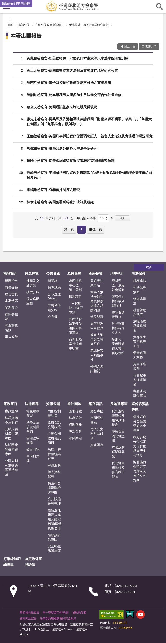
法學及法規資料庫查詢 (32, 427)
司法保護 (138, 273)
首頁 (10, 25)
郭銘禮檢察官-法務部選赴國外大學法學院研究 (62, 148)
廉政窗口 (10, 404)
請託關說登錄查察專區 (11, 449)
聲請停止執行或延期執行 (118, 301)
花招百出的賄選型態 (118, 436)
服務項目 (75, 296)
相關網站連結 (96, 420)
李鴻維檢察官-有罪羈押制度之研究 (53, 190)
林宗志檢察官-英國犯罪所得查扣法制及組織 (60, 202)
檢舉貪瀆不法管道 (11, 420)
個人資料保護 (54, 474)
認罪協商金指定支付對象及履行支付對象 (139, 471)
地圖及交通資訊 (32, 283)
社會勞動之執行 (139, 312)
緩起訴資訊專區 (140, 406)
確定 (122, 218)
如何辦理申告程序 (96, 326)
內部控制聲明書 (54, 413)
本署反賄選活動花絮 (118, 452)
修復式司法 (139, 301)
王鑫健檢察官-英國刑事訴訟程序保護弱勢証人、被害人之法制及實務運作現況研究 (90, 136)
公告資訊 (53, 273)
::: (10, 19)
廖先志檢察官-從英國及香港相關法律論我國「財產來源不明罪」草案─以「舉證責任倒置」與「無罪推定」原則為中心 (89, 121)
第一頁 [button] (69, 229)
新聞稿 (52, 281)
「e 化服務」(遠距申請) (76, 308)
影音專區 (96, 411)
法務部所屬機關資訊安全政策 (58, 618)
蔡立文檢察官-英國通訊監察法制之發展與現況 (62, 107)
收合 (149, 267)
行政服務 (75, 424)
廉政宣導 (11, 411)
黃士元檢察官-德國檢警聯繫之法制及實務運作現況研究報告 (72, 70)
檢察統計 (75, 418)
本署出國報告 (26, 35)
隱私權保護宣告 (29, 612)
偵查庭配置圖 (32, 301)
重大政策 (11, 337)
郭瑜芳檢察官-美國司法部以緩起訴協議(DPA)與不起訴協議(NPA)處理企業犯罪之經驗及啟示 (90, 175)
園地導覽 (75, 411)
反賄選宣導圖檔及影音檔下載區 (118, 470)
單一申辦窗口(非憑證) (56, 612)
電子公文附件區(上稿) (97, 434)
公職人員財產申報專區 (11, 434)
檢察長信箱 (11, 317)
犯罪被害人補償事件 (96, 355)
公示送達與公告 (54, 297)
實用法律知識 (32, 441)
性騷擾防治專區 (54, 537)
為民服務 (74, 273)
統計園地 (74, 404)
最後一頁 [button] (95, 229)
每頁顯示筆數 (86, 218)
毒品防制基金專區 (139, 393)
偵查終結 (54, 287)
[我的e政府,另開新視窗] (130, 615)
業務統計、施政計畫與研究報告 (89, 25)
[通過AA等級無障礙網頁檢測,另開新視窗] (111, 615)
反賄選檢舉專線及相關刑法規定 (118, 418)
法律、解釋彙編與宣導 (54, 454)
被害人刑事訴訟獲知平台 (96, 339)
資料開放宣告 (28, 618)
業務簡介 (11, 307)
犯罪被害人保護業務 (139, 380)
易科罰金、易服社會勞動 (118, 285)
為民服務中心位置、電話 (75, 285)
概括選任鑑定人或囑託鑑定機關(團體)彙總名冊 (55, 519)
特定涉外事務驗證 (33, 561)
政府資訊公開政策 (54, 425)
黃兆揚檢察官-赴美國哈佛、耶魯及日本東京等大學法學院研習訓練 (77, 58)
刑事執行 (117, 273)
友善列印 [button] (150, 46)
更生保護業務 (139, 366)
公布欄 (52, 316)
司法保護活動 (139, 290)
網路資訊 (96, 404)
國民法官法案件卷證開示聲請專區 (75, 326)
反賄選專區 (119, 404)
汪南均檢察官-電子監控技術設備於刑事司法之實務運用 (69, 82)
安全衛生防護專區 (54, 549)
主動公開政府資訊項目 (49, 25)
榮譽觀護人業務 (139, 355)
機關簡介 (10, 273)
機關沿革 (11, 281)
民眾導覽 (32, 273)
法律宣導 (32, 404)
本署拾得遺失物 (54, 308)
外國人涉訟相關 (96, 369)
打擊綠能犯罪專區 (12, 561)
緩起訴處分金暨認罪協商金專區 (139, 423)
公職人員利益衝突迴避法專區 (11, 467)
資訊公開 (24, 25)
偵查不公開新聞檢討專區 (54, 488)
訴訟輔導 (96, 273)
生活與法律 (32, 458)
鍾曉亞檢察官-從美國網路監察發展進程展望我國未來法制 (71, 160)
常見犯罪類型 (32, 413)
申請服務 (54, 465)
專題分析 (75, 431)
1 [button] (81, 229)
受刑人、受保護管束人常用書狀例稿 (118, 346)
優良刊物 (32, 449)
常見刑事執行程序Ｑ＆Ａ (118, 328)
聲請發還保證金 (118, 315)
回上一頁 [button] (129, 46)
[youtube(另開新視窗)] (140, 615)
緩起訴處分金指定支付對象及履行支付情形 (139, 446)
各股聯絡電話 (11, 328)
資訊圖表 (96, 445)
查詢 (159, 6)
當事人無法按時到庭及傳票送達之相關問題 (96, 301)
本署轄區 (11, 301)
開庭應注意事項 (96, 283)
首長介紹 (11, 287)
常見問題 (96, 317)
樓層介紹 (32, 292)
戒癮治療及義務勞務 (139, 326)
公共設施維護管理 (54, 501)
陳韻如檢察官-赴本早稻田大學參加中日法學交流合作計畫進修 (74, 95)
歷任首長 (11, 294)
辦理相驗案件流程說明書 (75, 344)
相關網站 (75, 438)
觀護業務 (139, 281)
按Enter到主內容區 (16, 3)
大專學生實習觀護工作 (139, 342)
